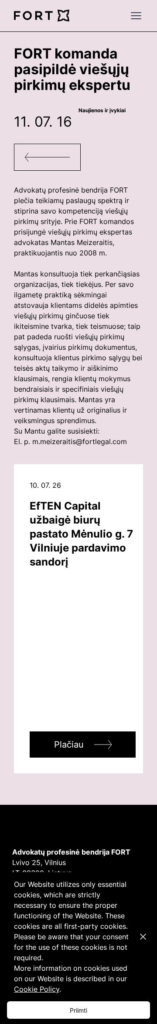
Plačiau (69, 744)
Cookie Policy (36, 989)
